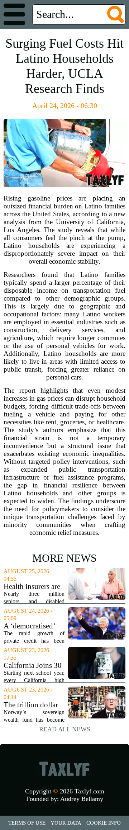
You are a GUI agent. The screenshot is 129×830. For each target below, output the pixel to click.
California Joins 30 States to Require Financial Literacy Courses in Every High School (33, 665)
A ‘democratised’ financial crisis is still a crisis (29, 626)
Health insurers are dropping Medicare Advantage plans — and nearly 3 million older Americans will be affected (34, 586)
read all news (64, 729)
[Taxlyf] (64, 768)
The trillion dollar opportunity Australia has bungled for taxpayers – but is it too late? (33, 705)
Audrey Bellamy (81, 798)
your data (66, 823)
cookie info (103, 823)
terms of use (27, 823)
